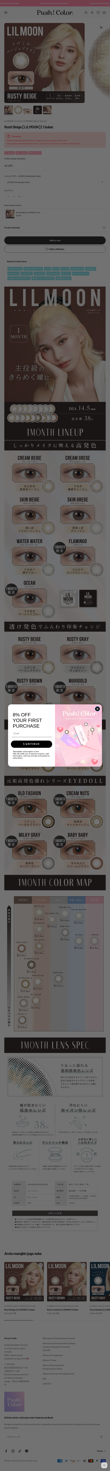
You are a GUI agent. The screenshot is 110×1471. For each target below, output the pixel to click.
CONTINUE (31, 744)
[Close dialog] (97, 709)
